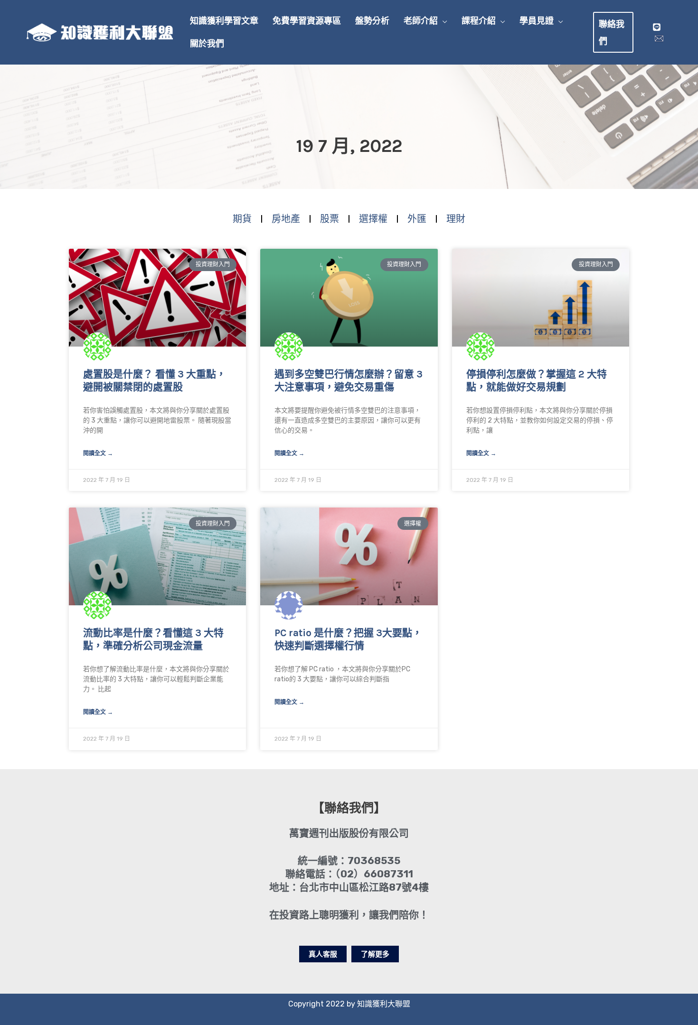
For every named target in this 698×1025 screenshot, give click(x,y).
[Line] (656, 27)
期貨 (242, 219)
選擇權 (373, 219)
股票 (329, 219)
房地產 (286, 219)
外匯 (416, 219)
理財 (455, 219)
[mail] (659, 38)
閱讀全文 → (98, 453)
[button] (442, 21)
